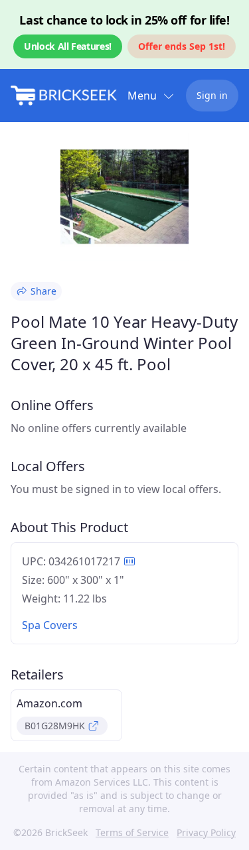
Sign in (212, 95)
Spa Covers (50, 625)
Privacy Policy (206, 832)
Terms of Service (132, 832)
